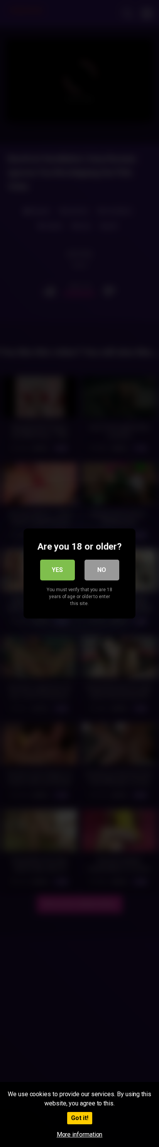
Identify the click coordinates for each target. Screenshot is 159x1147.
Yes (57, 570)
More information (80, 1134)
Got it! (79, 1118)
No (101, 570)
